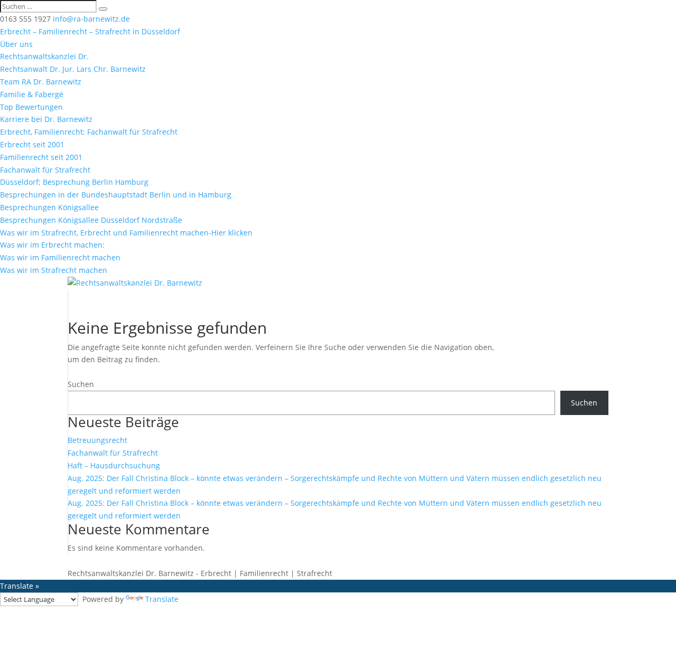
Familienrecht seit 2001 (41, 157)
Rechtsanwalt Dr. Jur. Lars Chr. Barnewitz (73, 69)
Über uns (16, 44)
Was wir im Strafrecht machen (53, 270)
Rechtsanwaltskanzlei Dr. (44, 56)
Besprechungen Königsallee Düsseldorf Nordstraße (91, 220)
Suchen (81, 384)
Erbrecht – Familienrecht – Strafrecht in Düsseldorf (90, 31)
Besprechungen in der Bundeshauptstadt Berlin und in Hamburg (115, 195)
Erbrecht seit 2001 (32, 144)
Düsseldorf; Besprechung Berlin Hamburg (74, 182)
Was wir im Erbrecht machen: (52, 245)
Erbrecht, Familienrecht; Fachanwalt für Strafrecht (88, 132)
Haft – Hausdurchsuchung (114, 465)
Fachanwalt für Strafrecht (45, 170)
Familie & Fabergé (31, 94)
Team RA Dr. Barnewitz (40, 82)
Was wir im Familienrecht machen (60, 257)
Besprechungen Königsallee (49, 207)
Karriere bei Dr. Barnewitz (46, 119)
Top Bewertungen (31, 107)
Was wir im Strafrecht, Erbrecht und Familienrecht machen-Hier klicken (126, 233)
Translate (162, 599)
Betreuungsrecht (97, 440)
